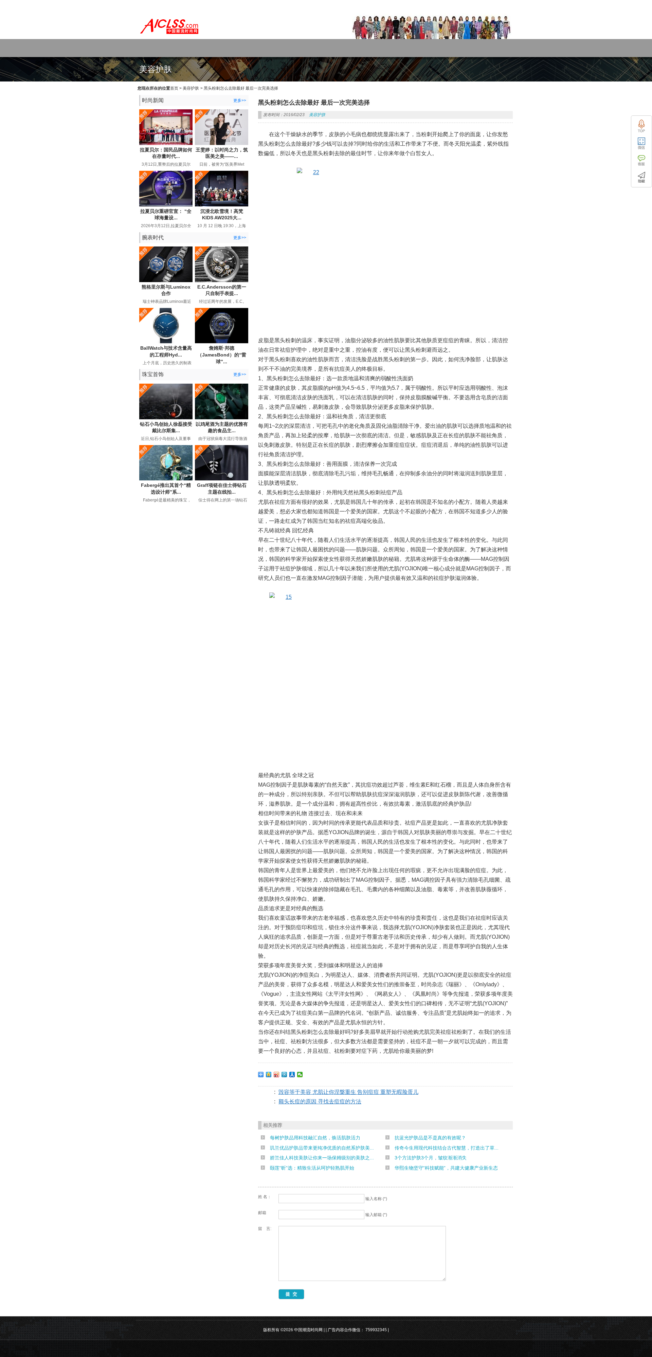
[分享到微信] (300, 1074)
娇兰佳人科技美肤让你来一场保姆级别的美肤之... (322, 1157)
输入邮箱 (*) (376, 1214)
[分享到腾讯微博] (284, 1074)
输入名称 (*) (376, 1198)
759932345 (376, 1329)
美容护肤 (191, 88)
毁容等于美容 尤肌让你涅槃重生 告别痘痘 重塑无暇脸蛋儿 (348, 1092)
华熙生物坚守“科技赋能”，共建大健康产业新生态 (446, 1168)
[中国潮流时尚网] (170, 36)
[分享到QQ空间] (269, 1074)
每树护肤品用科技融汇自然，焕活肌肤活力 (315, 1137)
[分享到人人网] (292, 1074)
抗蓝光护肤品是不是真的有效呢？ (430, 1137)
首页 (174, 88)
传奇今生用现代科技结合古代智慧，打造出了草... (447, 1148)
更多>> (239, 100)
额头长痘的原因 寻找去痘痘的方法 (319, 1101)
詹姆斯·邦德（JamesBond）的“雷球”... (221, 354)
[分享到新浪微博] (276, 1074)
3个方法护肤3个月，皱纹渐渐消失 (431, 1157)
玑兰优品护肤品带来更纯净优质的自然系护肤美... (322, 1148)
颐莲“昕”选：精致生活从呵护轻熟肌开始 (312, 1168)
